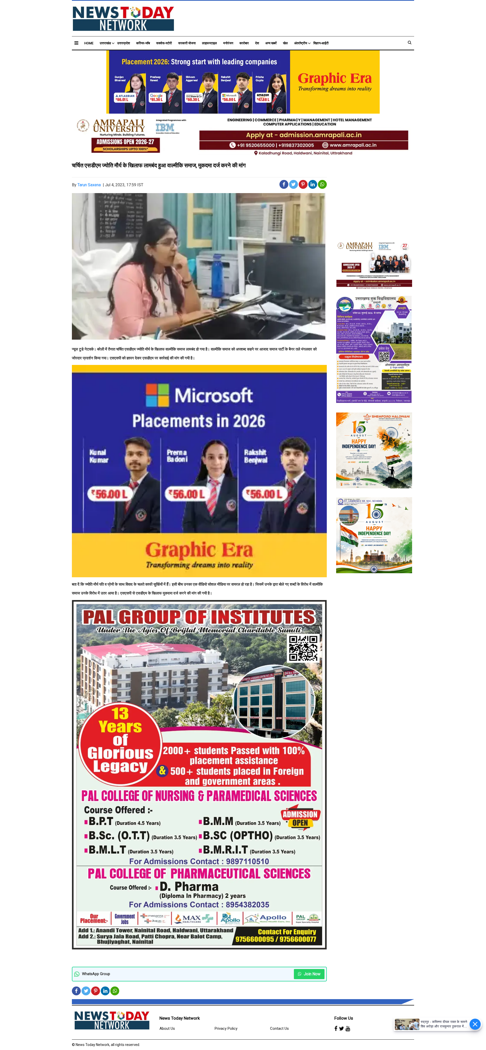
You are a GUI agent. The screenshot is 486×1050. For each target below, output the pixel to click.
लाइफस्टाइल (209, 43)
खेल (285, 43)
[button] (76, 43)
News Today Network (179, 1018)
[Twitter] (341, 1029)
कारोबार (244, 43)
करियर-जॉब (143, 43)
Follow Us (343, 1018)
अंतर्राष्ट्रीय (300, 43)
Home (88, 43)
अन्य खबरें (271, 43)
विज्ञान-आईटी (321, 43)
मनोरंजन (228, 43)
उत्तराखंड (105, 43)
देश (257, 43)
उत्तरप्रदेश (123, 43)
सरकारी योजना (187, 43)
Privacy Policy (226, 1028)
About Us (167, 1028)
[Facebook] (335, 1029)
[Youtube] (348, 1029)
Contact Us (279, 1028)
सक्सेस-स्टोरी (164, 43)
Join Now (311, 974)
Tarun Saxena (89, 184)
